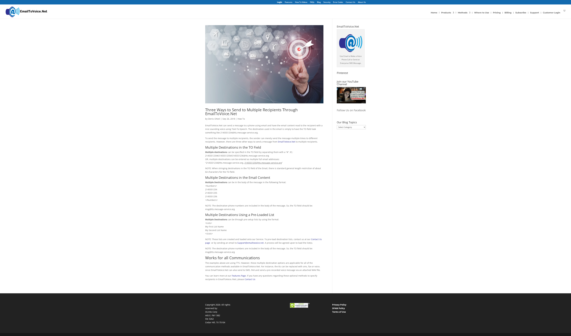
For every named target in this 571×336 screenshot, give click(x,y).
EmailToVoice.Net (286, 141)
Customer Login (551, 13)
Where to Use (481, 13)
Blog (319, 2)
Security (326, 2)
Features (288, 2)
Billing (508, 13)
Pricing (497, 13)
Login (279, 2)
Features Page (239, 275)
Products (446, 13)
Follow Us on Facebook (351, 110)
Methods (462, 13)
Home (434, 13)
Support (534, 13)
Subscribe (520, 13)
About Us (362, 2)
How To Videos (301, 2)
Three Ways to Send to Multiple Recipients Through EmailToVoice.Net (251, 111)
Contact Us (350, 2)
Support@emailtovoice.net (250, 242)
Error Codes (338, 2)
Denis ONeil (214, 118)
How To (241, 118)
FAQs (312, 2)
